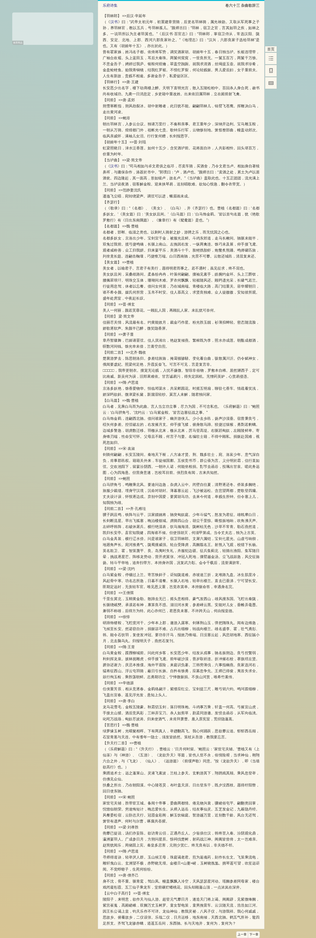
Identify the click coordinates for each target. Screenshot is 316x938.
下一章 (253, 934)
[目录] (271, 58)
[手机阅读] (271, 71)
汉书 (114, 22)
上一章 (242, 934)
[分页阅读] (271, 83)
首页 (271, 49)
